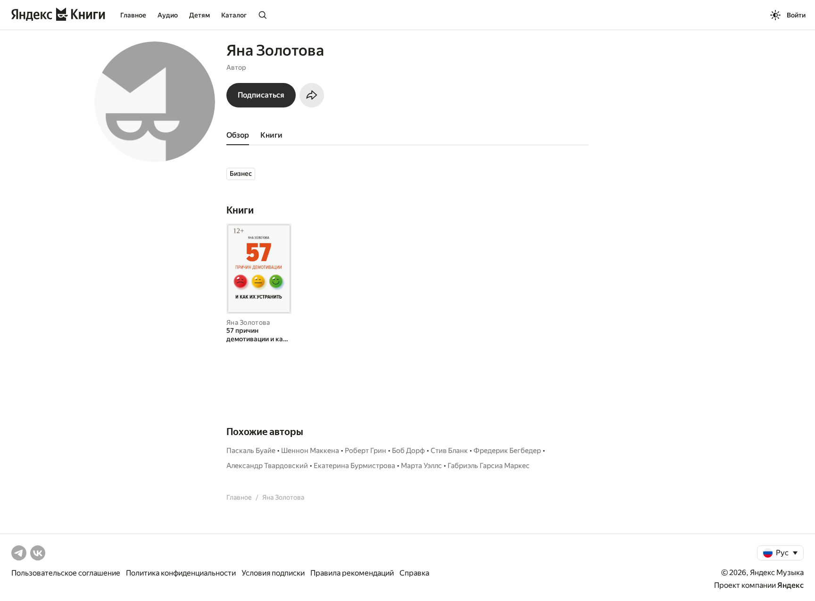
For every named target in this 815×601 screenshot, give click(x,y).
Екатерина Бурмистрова (354, 465)
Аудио (168, 15)
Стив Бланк (449, 450)
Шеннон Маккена (310, 450)
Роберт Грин (365, 450)
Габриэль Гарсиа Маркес (489, 465)
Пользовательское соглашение (65, 572)
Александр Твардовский (267, 465)
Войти (796, 15)
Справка (414, 572)
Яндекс (790, 585)
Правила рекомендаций (352, 572)
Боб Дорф (408, 450)
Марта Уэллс (421, 465)
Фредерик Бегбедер (507, 450)
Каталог (234, 15)
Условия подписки (273, 572)
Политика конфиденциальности (181, 572)
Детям (199, 15)
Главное (133, 15)
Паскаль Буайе (250, 450)
